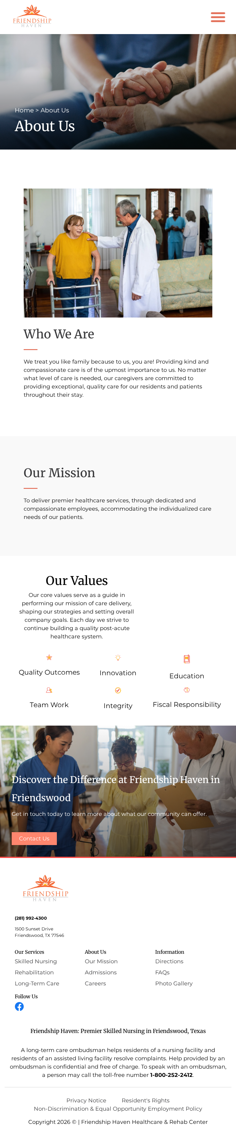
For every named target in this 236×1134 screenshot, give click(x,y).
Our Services (29, 952)
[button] (218, 17)
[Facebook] (19, 1006)
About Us (95, 952)
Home (24, 110)
